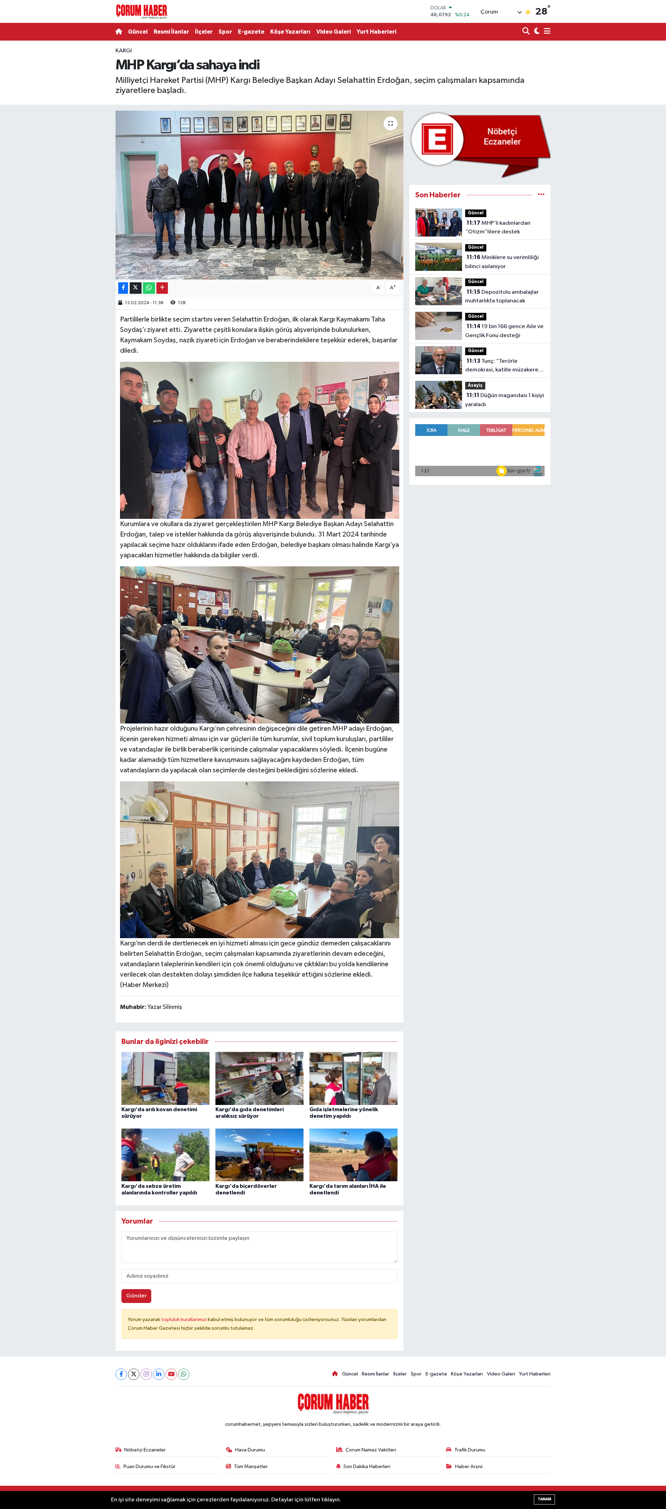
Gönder (136, 1296)
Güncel (138, 32)
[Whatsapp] (183, 1374)
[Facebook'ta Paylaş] (123, 288)
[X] (133, 1374)
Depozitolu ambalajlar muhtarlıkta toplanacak (502, 296)
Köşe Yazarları (290, 32)
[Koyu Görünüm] (536, 31)
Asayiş (475, 385)
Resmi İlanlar (171, 32)
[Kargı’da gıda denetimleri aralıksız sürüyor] (259, 1078)
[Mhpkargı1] (259, 439)
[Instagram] (146, 1374)
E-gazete (251, 32)
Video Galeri (333, 32)
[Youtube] (171, 1374)
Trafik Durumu (469, 1449)
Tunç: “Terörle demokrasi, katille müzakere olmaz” (501, 366)
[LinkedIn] (158, 1374)
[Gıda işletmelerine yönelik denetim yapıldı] (353, 1078)
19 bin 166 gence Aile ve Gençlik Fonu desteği (504, 330)
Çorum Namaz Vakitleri (370, 1449)
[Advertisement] (85, 150)
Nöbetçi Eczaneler (145, 1449)
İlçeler (204, 32)
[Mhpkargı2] (259, 859)
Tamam (544, 1499)
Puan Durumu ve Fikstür (149, 1466)
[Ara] (526, 31)
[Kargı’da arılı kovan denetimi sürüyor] (165, 1078)
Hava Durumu (250, 1449)
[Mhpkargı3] (259, 644)
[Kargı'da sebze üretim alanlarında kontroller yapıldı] (165, 1155)
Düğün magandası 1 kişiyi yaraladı (504, 400)
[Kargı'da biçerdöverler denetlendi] (259, 1155)
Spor (225, 32)
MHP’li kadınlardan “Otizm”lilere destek (497, 227)
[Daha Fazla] (162, 288)
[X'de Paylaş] (136, 288)
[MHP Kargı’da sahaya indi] (260, 195)
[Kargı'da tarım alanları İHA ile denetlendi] (353, 1155)
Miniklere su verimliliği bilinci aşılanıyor (502, 261)
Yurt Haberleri (376, 32)
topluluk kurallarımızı (184, 1319)
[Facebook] (121, 1374)
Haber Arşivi (469, 1466)
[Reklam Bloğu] (479, 144)
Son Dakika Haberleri (366, 1466)
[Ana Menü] (546, 31)
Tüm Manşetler (251, 1466)
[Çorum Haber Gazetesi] (142, 11)
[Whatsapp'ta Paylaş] (149, 288)
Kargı (124, 51)
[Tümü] (541, 195)
